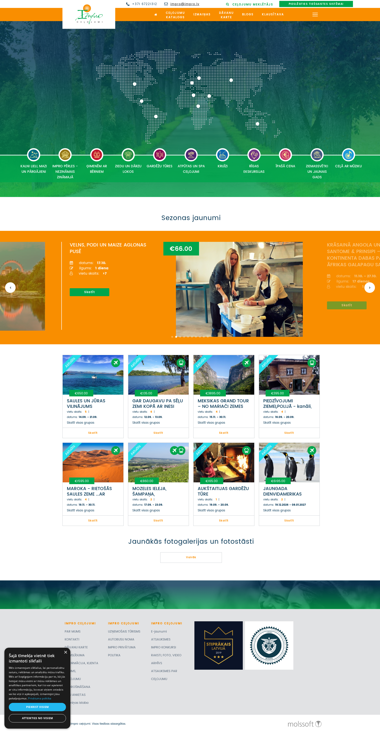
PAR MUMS (72, 631)
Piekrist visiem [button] (37, 707)
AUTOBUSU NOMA (121, 639)
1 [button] (172, 337)
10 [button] (208, 337)
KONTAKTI (72, 639)
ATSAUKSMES (160, 639)
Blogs (248, 14)
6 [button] (192, 337)
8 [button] (200, 337)
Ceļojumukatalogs (175, 15)
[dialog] (37, 688)
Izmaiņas (202, 14)
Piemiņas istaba (76, 702)
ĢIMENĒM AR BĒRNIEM (96, 169)
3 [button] (180, 337)
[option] (188, 286)
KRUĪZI (223, 166)
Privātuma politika (39, 698)
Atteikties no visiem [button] (37, 718)
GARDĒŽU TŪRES (159, 166)
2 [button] (176, 337)
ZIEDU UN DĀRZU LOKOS (128, 169)
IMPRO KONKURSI (163, 647)
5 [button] (188, 337)
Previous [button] (10, 287)
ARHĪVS (156, 663)
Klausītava (273, 14)
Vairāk (191, 557)
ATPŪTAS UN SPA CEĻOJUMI (191, 169)
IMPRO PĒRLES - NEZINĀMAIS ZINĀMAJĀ (65, 172)
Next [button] (369, 287)
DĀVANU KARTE (76, 647)
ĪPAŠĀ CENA (285, 166)
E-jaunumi (159, 631)
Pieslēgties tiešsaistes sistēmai (316, 4)
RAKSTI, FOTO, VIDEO (166, 655)
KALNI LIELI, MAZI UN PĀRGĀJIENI (33, 169)
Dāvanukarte (226, 15)
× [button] (65, 652)
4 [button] (184, 337)
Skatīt (89, 292)
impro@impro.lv (184, 4)
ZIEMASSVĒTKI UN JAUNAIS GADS (317, 172)
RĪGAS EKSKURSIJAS (254, 169)
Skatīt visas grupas (80, 423)
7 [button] (196, 337)
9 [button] (204, 337)
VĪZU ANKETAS (75, 694)
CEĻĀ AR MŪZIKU (348, 166)
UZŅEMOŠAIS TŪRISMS (124, 631)
